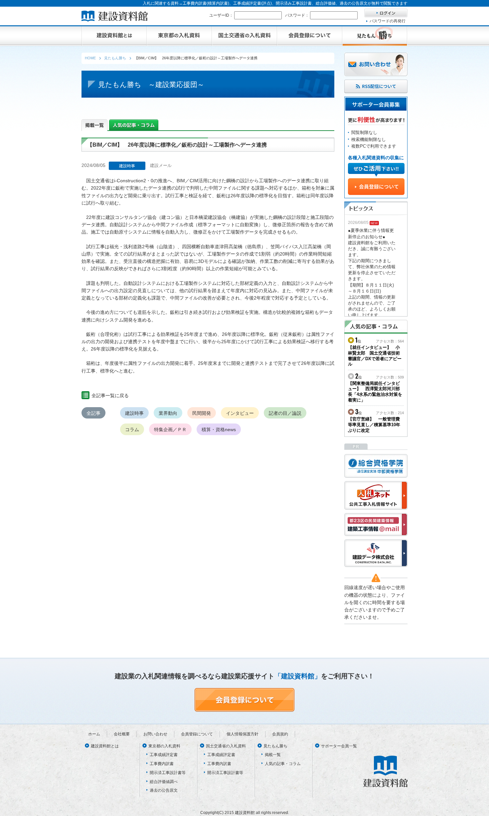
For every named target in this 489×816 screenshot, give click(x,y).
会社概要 (122, 734)
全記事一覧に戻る (110, 395)
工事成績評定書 (164, 754)
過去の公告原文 (164, 790)
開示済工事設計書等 (168, 772)
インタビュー (240, 413)
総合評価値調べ (164, 781)
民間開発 (201, 413)
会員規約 (280, 734)
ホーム (94, 734)
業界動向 (168, 413)
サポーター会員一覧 (339, 746)
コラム (132, 429)
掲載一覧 (273, 754)
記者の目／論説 (285, 413)
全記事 (93, 413)
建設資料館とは (105, 746)
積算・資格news (219, 429)
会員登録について (197, 734)
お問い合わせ (155, 734)
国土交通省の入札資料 (226, 746)
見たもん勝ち (275, 746)
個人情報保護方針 (242, 734)
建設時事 (134, 413)
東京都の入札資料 (164, 746)
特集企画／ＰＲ (170, 429)
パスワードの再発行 (388, 21)
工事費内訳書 (162, 763)
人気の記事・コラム (283, 763)
